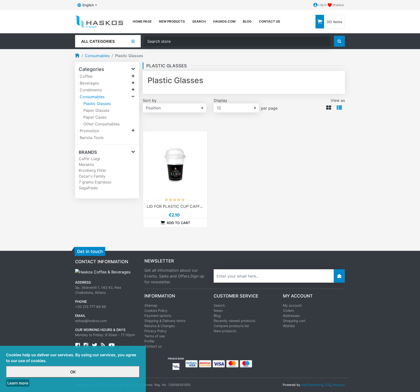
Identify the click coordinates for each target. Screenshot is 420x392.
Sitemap (151, 305)
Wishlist (289, 326)
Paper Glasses (96, 110)
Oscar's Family (92, 176)
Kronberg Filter (92, 170)
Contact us (269, 21)
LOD (327, 385)
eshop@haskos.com (91, 321)
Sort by (150, 100)
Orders (288, 310)
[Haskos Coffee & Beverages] (103, 271)
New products (172, 21)
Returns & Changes (159, 326)
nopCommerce (312, 385)
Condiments (91, 89)
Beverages (89, 83)
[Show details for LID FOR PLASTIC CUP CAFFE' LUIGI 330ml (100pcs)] (175, 163)
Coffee (86, 76)
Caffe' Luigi (89, 158)
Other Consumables (101, 124)
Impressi (338, 385)
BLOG (247, 21)
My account (292, 305)
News (218, 310)
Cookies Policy (155, 310)
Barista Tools (92, 137)
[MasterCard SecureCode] (205, 363)
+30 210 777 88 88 (90, 307)
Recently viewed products (234, 321)
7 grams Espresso (95, 182)
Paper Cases (94, 117)
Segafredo (88, 187)
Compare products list (231, 326)
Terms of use (154, 336)
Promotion (89, 130)
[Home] (77, 55)
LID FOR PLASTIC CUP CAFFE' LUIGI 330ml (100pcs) (196, 206)
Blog (217, 316)
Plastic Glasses (97, 103)
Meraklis (86, 164)
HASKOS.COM (224, 21)
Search (199, 21)
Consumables (97, 55)
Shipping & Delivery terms (164, 321)
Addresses (291, 316)
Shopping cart (294, 321)
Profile (149, 341)
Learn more (17, 383)
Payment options (157, 316)
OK (73, 371)
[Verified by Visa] (191, 363)
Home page (142, 21)
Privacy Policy (155, 331)
